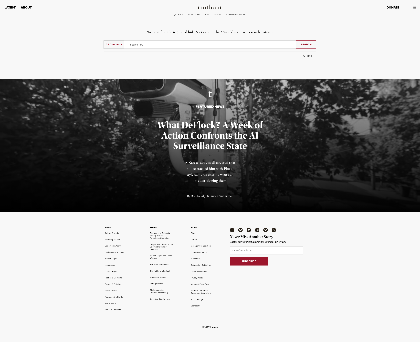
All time (307, 56)
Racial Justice (111, 290)
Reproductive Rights (114, 296)
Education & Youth (113, 245)
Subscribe (195, 258)
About (26, 7)
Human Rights (111, 258)
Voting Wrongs (156, 283)
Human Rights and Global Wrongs (161, 257)
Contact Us (195, 305)
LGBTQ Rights (111, 271)
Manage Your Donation (201, 245)
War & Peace (110, 303)
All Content (113, 44)
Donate (393, 7)
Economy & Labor (112, 239)
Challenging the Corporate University (159, 291)
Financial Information (200, 271)
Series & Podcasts (113, 309)
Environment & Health (115, 252)
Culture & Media (112, 233)
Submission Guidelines (201, 265)
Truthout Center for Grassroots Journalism (201, 291)
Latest (10, 7)
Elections (194, 14)
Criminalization (235, 14)
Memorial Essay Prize (200, 284)
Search (306, 44)
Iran (180, 14)
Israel (217, 14)
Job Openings (197, 299)
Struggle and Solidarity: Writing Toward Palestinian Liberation (160, 235)
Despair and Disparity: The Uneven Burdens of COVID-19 (161, 247)
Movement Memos (158, 277)
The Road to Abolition (159, 264)
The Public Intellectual (160, 270)
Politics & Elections (113, 277)
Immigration (110, 265)
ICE (207, 14)
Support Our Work (199, 252)
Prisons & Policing (113, 284)
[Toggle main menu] (410, 8)
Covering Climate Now (160, 298)
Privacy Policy (197, 277)
